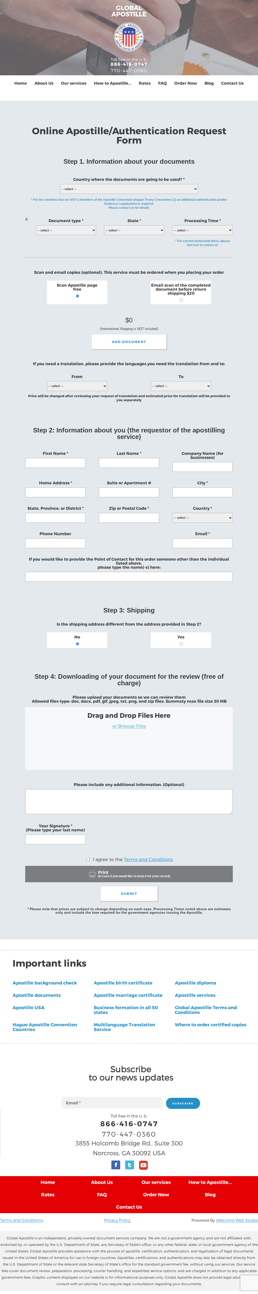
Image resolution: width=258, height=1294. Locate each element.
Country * (202, 508)
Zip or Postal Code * (129, 508)
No (77, 637)
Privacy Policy (117, 1220)
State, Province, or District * (55, 508)
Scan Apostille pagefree (77, 287)
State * (134, 221)
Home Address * (55, 483)
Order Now (185, 83)
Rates (145, 83)
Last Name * (129, 453)
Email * (202, 534)
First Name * (55, 453)
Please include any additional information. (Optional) (129, 784)
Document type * (66, 221)
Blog (209, 83)
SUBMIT (129, 894)
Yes (180, 637)
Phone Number (55, 534)
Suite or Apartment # (129, 483)
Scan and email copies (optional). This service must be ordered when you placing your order (129, 272)
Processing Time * (202, 221)
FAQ (162, 83)
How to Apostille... (112, 83)
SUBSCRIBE (183, 1103)
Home (20, 83)
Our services (73, 83)
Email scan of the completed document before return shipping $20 (181, 289)
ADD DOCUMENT (129, 342)
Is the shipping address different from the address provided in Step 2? (129, 624)
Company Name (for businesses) (202, 455)
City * (202, 483)
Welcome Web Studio (237, 1220)
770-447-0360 (129, 70)
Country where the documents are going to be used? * (129, 179)
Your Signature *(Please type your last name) (55, 828)
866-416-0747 (129, 63)
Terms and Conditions (148, 859)
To (181, 376)
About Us (44, 83)
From (77, 376)
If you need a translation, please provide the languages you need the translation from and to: (129, 364)
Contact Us (232, 83)
